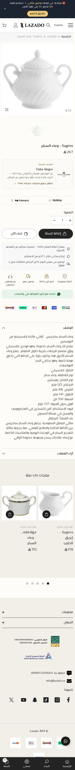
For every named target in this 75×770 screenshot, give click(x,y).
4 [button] (32, 583)
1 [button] (48, 583)
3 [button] (37, 583)
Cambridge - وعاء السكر (27, 538)
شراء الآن (16, 233)
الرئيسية (66, 36)
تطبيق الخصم (37, 14)
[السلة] (4, 25)
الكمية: (68, 212)
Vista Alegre (65, 527)
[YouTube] (23, 699)
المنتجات (52, 36)
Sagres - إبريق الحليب (66, 538)
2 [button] (43, 583)
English (58, 25)
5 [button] (27, 583)
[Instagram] (57, 699)
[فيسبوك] (68, 699)
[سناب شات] (34, 699)
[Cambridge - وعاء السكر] (19, 503)
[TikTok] (46, 699)
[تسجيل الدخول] (16, 25)
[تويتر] (11, 699)
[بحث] (48, 25)
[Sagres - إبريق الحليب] (55, 503)
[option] (37, 79)
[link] (46, 763)
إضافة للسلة (53, 233)
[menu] (70, 25)
